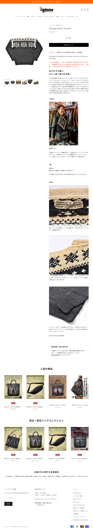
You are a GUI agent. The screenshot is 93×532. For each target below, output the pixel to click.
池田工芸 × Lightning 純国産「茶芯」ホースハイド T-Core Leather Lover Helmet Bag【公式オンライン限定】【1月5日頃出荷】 (13, 458)
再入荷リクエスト (69, 45)
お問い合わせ (77, 493)
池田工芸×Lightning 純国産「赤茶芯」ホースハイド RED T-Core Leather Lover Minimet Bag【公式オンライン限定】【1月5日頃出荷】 (80, 458)
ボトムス (40, 16)
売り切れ (69, 38)
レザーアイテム (70, 16)
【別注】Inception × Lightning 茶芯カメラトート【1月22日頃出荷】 (79, 405)
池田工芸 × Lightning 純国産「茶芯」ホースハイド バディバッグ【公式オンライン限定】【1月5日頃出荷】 (35, 407)
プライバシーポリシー (79, 517)
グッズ (62, 16)
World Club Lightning (79, 505)
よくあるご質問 (77, 496)
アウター (33, 16)
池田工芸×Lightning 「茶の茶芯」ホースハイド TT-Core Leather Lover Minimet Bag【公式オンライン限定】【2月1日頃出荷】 (57, 405)
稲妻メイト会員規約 (79, 508)
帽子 (58, 16)
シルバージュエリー (49, 16)
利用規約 (75, 514)
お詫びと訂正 (77, 499)
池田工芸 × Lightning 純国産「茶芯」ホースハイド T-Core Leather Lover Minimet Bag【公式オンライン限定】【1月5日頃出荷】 (13, 407)
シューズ (17, 16)
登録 (8, 504)
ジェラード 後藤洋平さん (56, 25)
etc (77, 16)
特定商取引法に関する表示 (81, 520)
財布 (28, 16)
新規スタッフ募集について (81, 511)
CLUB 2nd (76, 502)
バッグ (23, 16)
